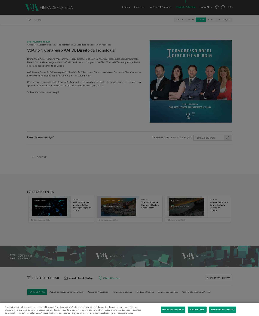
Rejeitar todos (197, 309)
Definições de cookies (173, 309)
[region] (129, 309)
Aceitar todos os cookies (223, 309)
